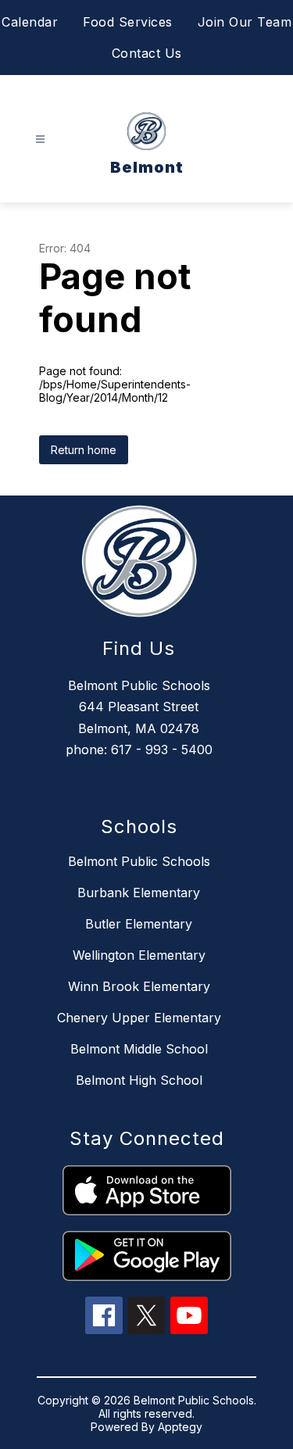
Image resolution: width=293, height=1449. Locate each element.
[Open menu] (40, 139)
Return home (83, 449)
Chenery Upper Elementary (139, 1017)
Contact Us (147, 53)
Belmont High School (139, 1080)
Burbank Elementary (138, 892)
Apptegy (180, 1426)
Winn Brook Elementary (139, 986)
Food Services (128, 22)
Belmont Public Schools (139, 861)
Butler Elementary (138, 924)
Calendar (30, 22)
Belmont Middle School (139, 1049)
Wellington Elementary (139, 955)
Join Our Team (245, 22)
